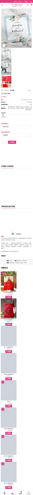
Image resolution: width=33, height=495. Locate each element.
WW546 (8, 401)
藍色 (25, 262)
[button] (8, 297)
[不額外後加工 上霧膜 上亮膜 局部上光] (16, 126)
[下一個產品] (31, 90)
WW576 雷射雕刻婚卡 (9, 320)
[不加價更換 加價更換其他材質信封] (16, 135)
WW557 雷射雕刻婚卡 (9, 483)
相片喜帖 (12, 90)
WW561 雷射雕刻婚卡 (9, 456)
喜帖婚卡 (7, 90)
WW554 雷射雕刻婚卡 (9, 428)
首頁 (2, 90)
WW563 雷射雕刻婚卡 (9, 374)
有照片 (21, 262)
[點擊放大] (3, 45)
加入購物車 (12, 142)
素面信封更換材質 (5, 132)
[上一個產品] (28, 90)
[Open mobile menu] (1, 5)
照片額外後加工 (5, 123)
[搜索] (27, 5)
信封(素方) (11, 262)
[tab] (13, 234)
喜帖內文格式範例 (7, 224)
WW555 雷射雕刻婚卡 (9, 292)
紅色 (31, 104)
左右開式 (17, 262)
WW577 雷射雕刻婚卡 (9, 347)
